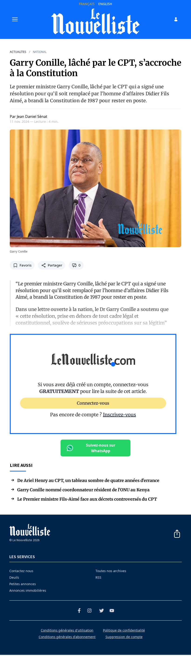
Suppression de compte (124, 637)
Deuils (14, 577)
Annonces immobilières (27, 590)
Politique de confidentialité (124, 630)
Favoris (25, 265)
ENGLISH (105, 4)
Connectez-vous (93, 403)
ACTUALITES (18, 52)
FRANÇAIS (87, 4)
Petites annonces (22, 584)
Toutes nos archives (111, 571)
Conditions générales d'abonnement (67, 637)
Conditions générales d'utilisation (67, 630)
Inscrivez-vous (119, 414)
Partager (55, 265)
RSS (98, 577)
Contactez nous (21, 571)
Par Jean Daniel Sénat (28, 116)
